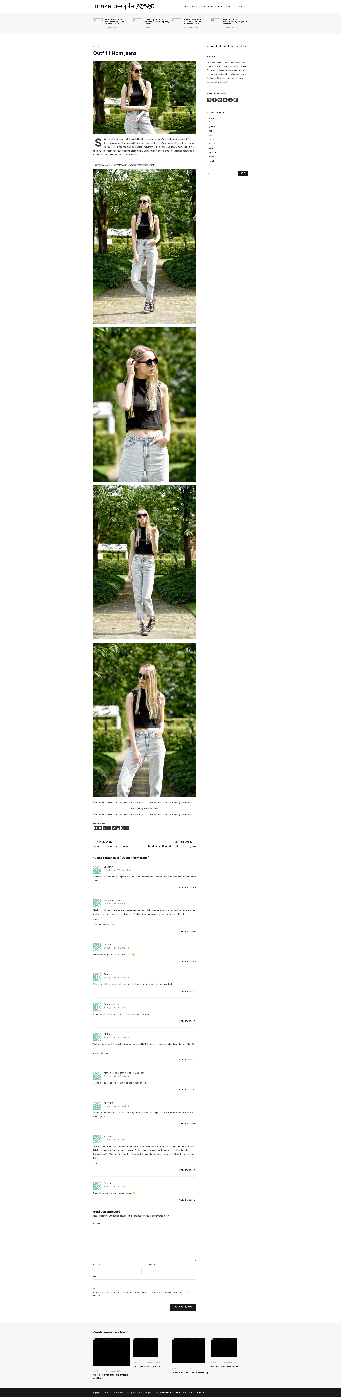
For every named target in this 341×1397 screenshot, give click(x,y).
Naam (96, 1265)
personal (212, 152)
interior (212, 139)
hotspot (212, 131)
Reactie (97, 1223)
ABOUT (228, 6)
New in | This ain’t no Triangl (111, 844)
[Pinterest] (114, 828)
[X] (105, 828)
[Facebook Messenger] (100, 828)
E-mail (151, 1265)
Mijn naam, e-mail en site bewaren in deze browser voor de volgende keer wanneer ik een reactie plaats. (141, 1294)
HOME (187, 6)
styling (211, 157)
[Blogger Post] (118, 828)
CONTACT (238, 6)
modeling (213, 144)
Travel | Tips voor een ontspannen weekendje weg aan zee (157, 21)
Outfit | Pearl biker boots (224, 1367)
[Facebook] (96, 828)
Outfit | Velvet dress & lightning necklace (110, 1376)
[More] (127, 828)
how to (212, 135)
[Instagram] (123, 828)
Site (95, 1277)
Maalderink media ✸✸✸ (170, 1393)
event (211, 118)
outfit (96, 47)
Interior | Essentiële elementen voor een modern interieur (192, 21)
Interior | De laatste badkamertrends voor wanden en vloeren (115, 21)
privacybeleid (201, 1393)
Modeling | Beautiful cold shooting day (172, 844)
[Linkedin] (109, 828)
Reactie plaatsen (183, 1307)
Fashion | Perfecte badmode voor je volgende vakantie (235, 21)
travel (211, 161)
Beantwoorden (188, 887)
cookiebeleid (188, 1393)
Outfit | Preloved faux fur (146, 1367)
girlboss (212, 126)
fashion (212, 122)
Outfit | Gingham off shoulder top (190, 1373)
